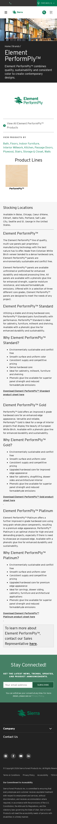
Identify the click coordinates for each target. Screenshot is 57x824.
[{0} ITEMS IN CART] (51, 12)
